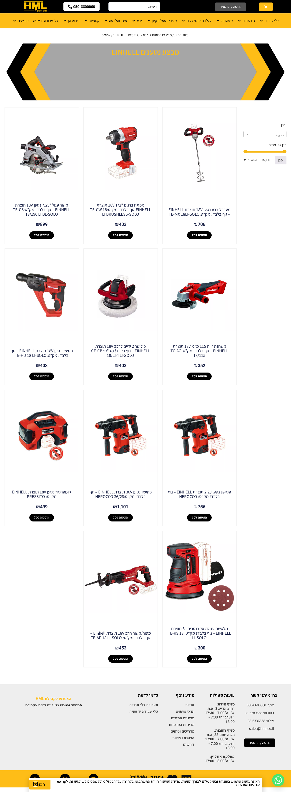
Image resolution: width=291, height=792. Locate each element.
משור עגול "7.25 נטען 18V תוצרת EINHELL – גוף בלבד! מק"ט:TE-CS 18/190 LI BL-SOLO (41, 209)
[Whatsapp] (278, 780)
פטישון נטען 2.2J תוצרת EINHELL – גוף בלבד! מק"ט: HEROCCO (199, 494)
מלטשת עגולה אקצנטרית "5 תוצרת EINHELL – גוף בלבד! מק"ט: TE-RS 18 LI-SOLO (199, 633)
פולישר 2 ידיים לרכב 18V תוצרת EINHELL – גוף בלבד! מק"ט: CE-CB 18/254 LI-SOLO (120, 350)
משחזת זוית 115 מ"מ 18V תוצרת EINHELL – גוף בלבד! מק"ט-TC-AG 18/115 (199, 350)
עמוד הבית (181, 35)
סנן (280, 160)
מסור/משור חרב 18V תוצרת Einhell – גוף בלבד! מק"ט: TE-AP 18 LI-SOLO (120, 635)
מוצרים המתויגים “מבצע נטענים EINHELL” (142, 35)
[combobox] (264, 134)
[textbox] (265, 136)
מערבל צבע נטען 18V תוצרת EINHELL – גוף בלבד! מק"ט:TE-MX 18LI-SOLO (199, 212)
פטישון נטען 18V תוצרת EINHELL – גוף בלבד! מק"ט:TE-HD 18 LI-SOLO (42, 353)
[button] (35, 784)
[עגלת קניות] (266, 7)
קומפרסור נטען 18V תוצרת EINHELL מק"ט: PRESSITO (41, 494)
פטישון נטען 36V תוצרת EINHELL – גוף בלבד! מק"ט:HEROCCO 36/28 (121, 494)
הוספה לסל (199, 235)
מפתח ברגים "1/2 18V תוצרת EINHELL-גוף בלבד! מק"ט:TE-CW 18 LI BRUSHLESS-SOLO (120, 209)
